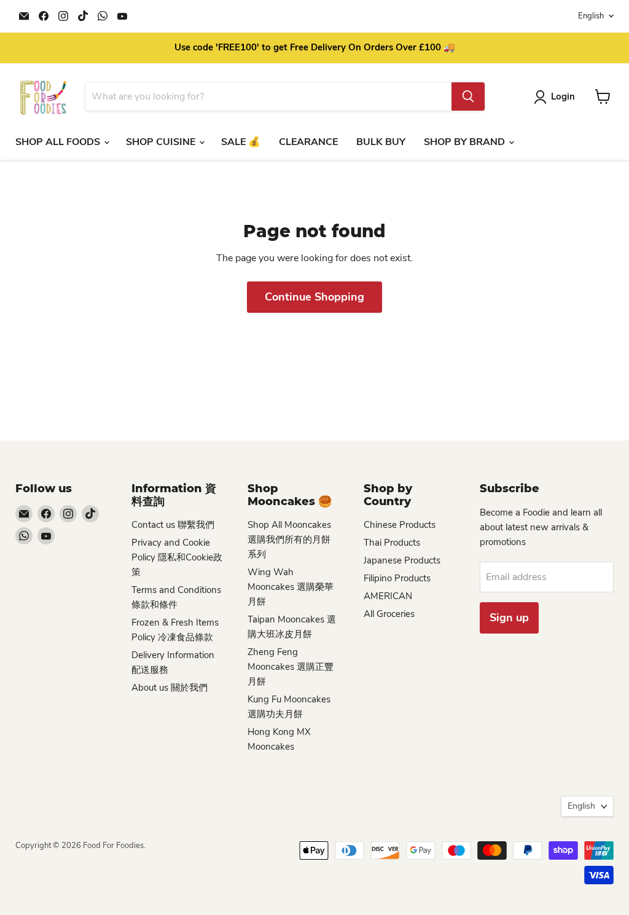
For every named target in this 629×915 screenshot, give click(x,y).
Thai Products (392, 542)
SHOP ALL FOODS (59, 142)
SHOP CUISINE (162, 142)
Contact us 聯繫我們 (172, 525)
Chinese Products (400, 525)
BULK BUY (380, 142)
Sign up (509, 617)
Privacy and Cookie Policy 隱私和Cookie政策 (176, 557)
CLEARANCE (308, 142)
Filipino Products (397, 578)
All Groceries (389, 614)
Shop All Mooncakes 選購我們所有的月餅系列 (289, 539)
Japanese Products (402, 560)
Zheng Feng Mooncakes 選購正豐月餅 (291, 667)
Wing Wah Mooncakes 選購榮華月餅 (291, 587)
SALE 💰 (240, 142)
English (591, 16)
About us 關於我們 (169, 687)
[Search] (468, 96)
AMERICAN (388, 596)
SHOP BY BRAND (465, 142)
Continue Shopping (314, 296)
